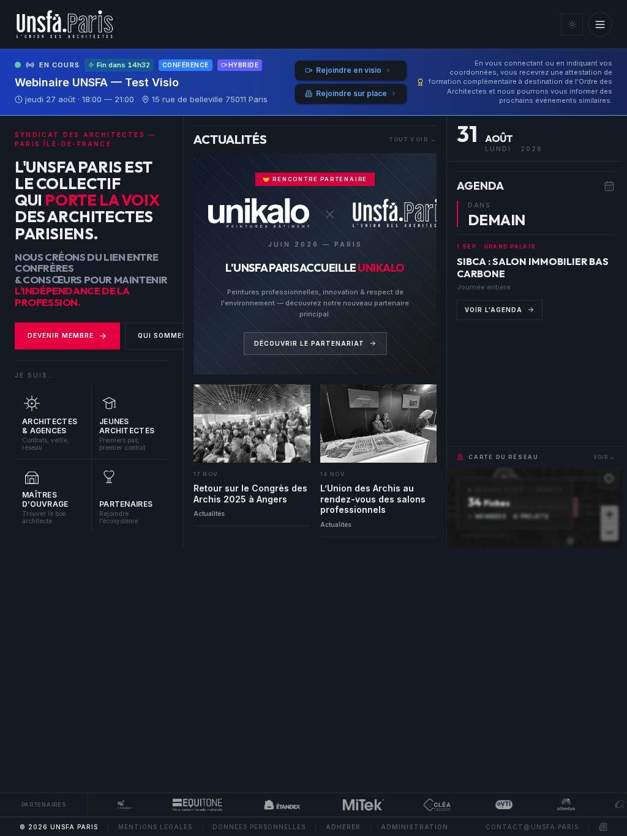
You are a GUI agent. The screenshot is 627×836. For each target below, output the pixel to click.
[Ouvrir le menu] (600, 24)
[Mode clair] (572, 24)
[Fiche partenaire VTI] (496, 805)
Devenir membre (61, 335)
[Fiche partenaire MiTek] (356, 805)
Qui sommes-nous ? (178, 335)
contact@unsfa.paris (532, 827)
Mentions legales (155, 827)
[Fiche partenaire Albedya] (559, 805)
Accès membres (541, 507)
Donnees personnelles (259, 827)
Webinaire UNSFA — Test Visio (97, 82)
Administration (414, 827)
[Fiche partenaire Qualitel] (429, 805)
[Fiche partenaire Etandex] (275, 805)
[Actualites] (603, 827)
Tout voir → (413, 139)
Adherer (343, 827)
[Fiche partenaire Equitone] (190, 805)
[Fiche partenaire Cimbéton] (117, 805)
